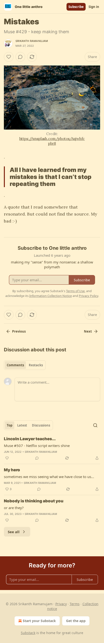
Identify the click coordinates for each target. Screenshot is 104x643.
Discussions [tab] (41, 425)
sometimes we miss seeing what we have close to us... (49, 476)
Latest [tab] (22, 425)
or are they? (14, 507)
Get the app (76, 620)
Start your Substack (39, 620)
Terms (75, 604)
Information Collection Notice (50, 296)
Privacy (61, 604)
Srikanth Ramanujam (31, 41)
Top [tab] (9, 425)
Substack (28, 632)
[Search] (95, 425)
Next (88, 331)
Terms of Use (75, 291)
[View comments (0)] (20, 57)
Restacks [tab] (36, 365)
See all (14, 531)
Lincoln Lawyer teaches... (30, 438)
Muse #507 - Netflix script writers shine (37, 445)
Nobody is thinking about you (33, 501)
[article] (52, 448)
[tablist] (25, 365)
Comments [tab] (15, 365)
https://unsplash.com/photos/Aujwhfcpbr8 (52, 141)
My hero (12, 469)
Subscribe (76, 7)
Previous (19, 331)
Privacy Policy (88, 296)
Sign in (94, 7)
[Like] (9, 57)
